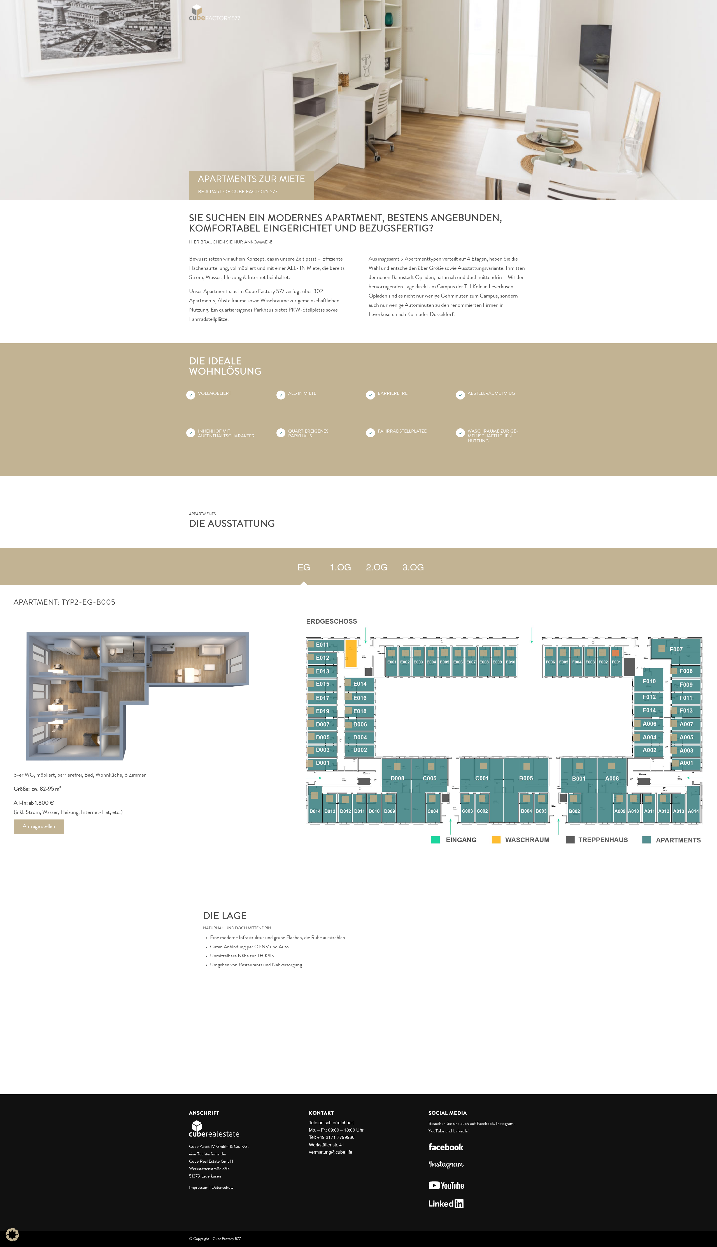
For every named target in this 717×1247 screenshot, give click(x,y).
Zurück (5, 97)
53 (636, 737)
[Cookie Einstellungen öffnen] (12, 1239)
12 (417, 653)
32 (348, 725)
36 (373, 798)
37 (359, 798)
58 (619, 798)
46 (579, 766)
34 (397, 766)
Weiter (712, 97)
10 (391, 653)
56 (673, 723)
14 (444, 652)
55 (637, 723)
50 (526, 766)
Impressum (198, 1188)
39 (329, 798)
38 (345, 799)
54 (673, 737)
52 (674, 750)
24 (310, 684)
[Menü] (521, 12)
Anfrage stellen (39, 827)
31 (311, 736)
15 (458, 653)
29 (309, 763)
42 (482, 798)
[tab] (304, 568)
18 (497, 653)
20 (310, 644)
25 (348, 696)
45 (431, 766)
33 (310, 723)
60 (648, 799)
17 (483, 653)
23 (347, 682)
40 (314, 795)
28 (310, 710)
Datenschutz (222, 1188)
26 (310, 696)
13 (431, 653)
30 (310, 750)
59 (633, 798)
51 (675, 763)
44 (432, 798)
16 (471, 653)
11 (405, 653)
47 (573, 798)
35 (388, 798)
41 (483, 766)
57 (611, 766)
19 (510, 653)
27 (348, 710)
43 (467, 798)
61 (663, 798)
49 (526, 798)
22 (310, 671)
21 (310, 657)
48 (541, 798)
